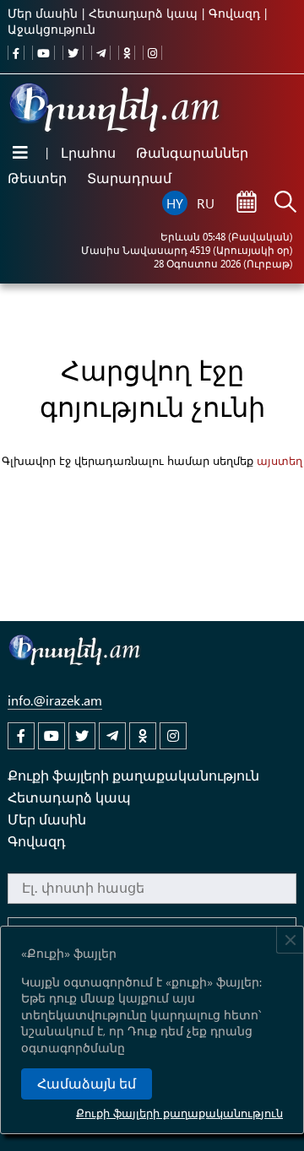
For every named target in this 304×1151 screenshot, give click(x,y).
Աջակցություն (51, 29)
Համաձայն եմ (86, 1084)
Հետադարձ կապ (143, 13)
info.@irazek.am (55, 700)
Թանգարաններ (192, 152)
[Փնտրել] (285, 203)
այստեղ (279, 460)
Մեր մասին (43, 13)
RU (205, 203)
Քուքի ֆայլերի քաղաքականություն (179, 1112)
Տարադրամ (129, 177)
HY (174, 203)
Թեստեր (37, 177)
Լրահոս (88, 152)
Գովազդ (234, 13)
